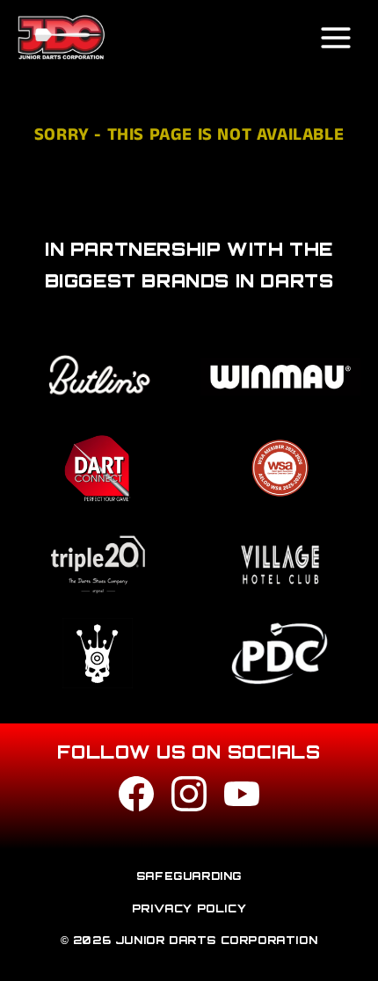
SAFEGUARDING (189, 876)
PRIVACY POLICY (189, 908)
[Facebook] (136, 797)
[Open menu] (335, 37)
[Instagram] (189, 797)
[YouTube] (241, 797)
